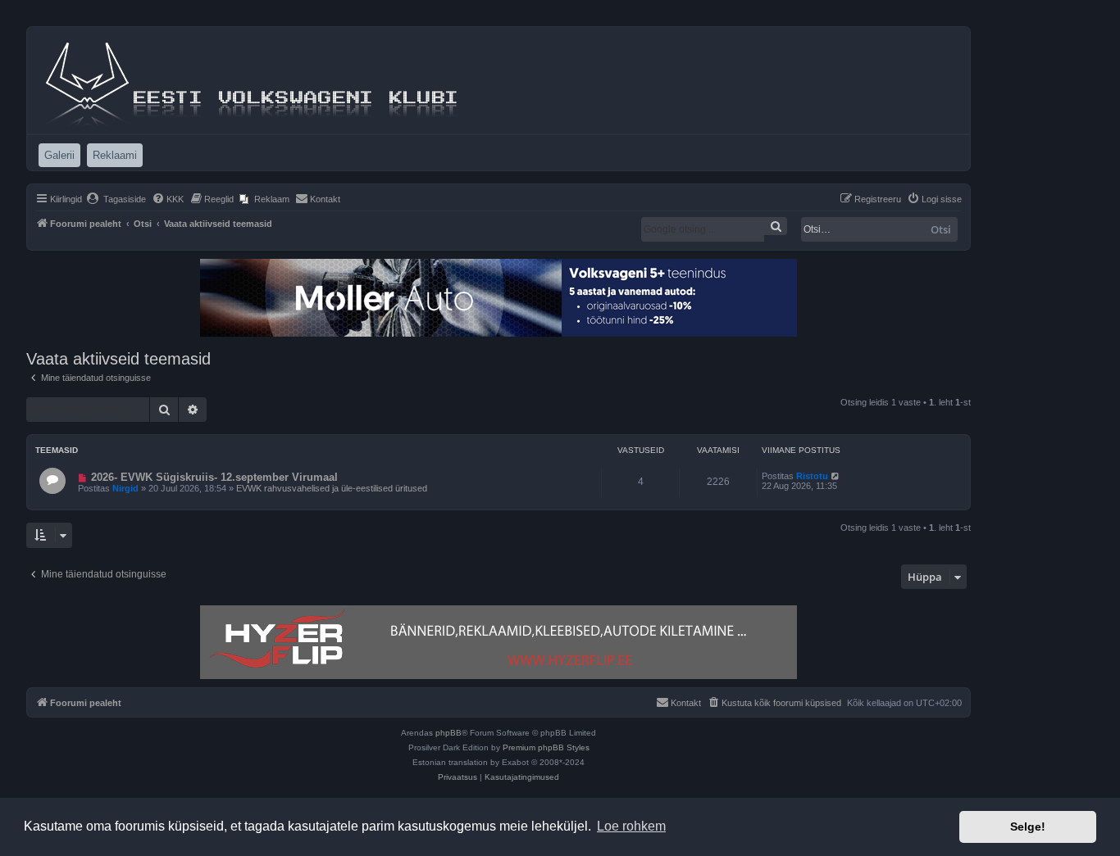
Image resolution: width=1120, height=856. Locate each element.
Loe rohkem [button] (631, 826)
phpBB (448, 732)
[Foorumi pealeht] (253, 80)
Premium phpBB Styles (546, 747)
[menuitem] (116, 199)
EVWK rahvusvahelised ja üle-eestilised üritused (331, 488)
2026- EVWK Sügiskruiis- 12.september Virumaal (214, 477)
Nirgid (125, 488)
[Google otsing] (775, 226)
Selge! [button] (1027, 826)
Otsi (941, 229)
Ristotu (812, 476)
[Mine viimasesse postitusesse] (836, 476)
